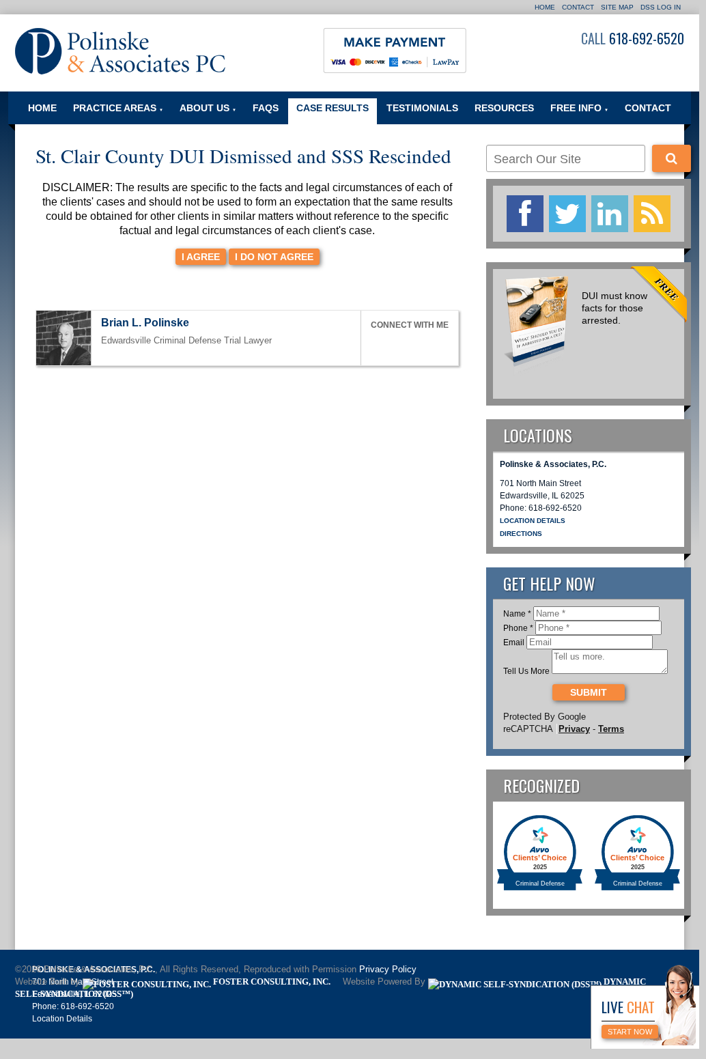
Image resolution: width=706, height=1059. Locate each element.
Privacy (574, 729)
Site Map (617, 7)
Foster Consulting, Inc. (270, 982)
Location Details (532, 520)
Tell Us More (526, 671)
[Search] (671, 158)
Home (545, 7)
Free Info (579, 107)
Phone (518, 628)
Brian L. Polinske (145, 322)
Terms (611, 729)
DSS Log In (660, 7)
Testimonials (422, 107)
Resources (504, 107)
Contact (578, 7)
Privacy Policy (387, 969)
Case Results (332, 107)
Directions (521, 533)
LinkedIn (407, 345)
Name (517, 614)
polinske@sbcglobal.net (201, 324)
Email (513, 642)
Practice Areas (118, 107)
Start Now (630, 1032)
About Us (208, 107)
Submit (588, 692)
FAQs (266, 107)
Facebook (376, 345)
